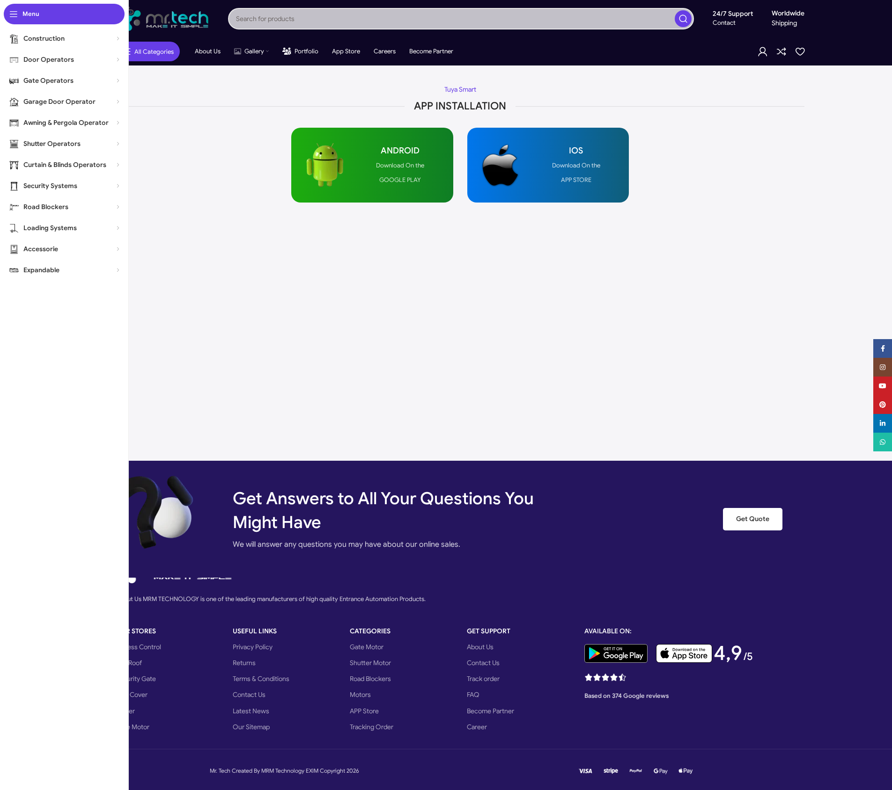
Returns (244, 663)
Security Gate (136, 678)
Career (477, 727)
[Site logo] (162, 18)
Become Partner (490, 711)
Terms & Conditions (261, 678)
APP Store (364, 711)
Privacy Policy (253, 647)
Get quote (752, 519)
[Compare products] (781, 51)
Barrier (125, 711)
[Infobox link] (372, 165)
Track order (483, 678)
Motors (360, 694)
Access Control (138, 647)
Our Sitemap (251, 727)
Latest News (251, 711)
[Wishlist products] (800, 51)
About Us (480, 647)
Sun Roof (129, 663)
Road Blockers (370, 678)
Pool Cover (131, 694)
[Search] (683, 18)
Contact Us (249, 694)
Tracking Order (371, 727)
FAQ (473, 694)
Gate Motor (132, 727)
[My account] (762, 51)
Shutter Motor (370, 663)
